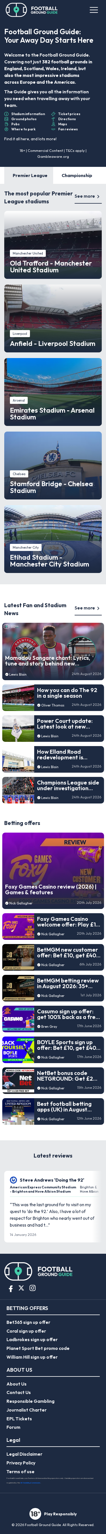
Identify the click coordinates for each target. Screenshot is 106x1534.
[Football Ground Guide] (32, 10)
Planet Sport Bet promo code (38, 1348)
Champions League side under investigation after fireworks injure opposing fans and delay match (68, 785)
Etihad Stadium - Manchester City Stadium (49, 560)
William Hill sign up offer (32, 1357)
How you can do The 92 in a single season (67, 693)
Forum (13, 1427)
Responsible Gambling (31, 1401)
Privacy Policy (21, 1463)
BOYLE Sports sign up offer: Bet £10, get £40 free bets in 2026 (66, 1045)
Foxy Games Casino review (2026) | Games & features (50, 889)
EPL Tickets (19, 1418)
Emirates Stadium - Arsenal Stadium (52, 413)
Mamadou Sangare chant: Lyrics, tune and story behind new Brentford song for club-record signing (47, 660)
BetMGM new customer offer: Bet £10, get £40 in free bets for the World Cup (67, 952)
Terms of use (20, 1471)
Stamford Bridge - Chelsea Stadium (51, 487)
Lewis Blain (18, 674)
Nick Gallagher (21, 903)
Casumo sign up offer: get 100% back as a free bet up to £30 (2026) (68, 1014)
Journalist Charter (27, 1410)
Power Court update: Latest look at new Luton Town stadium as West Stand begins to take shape (67, 723)
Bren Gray (49, 1026)
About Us (17, 1384)
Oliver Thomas (52, 705)
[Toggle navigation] (93, 10)
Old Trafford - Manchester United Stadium (51, 266)
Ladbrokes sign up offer (32, 1339)
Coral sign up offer (26, 1331)
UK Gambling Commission (30, 1482)
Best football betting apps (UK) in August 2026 (64, 1106)
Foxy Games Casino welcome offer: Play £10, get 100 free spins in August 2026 (69, 921)
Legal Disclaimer (24, 1454)
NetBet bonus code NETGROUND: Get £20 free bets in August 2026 (67, 1075)
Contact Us (19, 1392)
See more (85, 196)
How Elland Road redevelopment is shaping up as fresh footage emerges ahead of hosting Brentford (62, 754)
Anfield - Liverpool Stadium (52, 343)
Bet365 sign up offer (28, 1322)
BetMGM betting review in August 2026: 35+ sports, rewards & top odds (68, 983)
